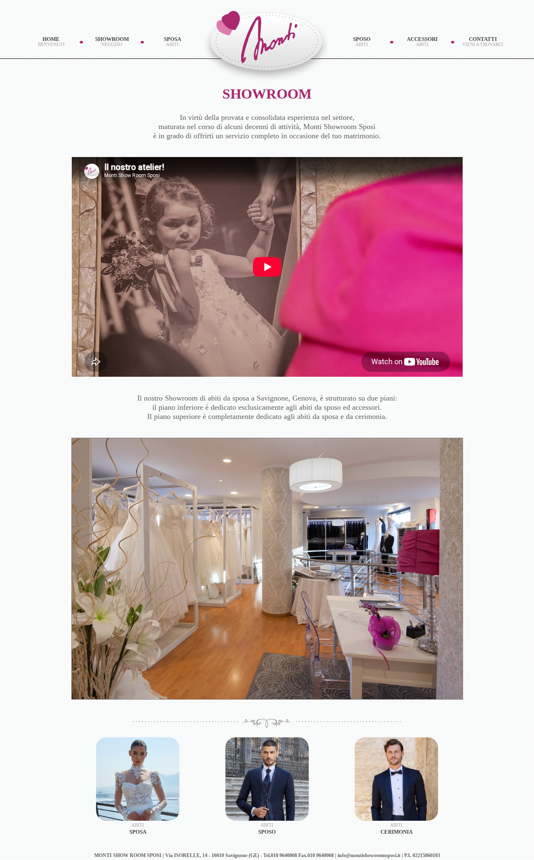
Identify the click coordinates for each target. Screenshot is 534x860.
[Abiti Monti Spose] (137, 779)
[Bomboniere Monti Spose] (267, 779)
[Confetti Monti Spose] (396, 779)
